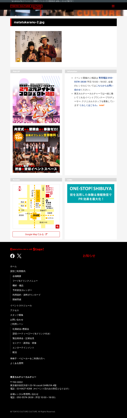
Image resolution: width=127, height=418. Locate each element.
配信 (15, 352)
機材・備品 (18, 285)
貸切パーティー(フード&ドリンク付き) (31, 333)
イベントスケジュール (21, 305)
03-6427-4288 (24, 388)
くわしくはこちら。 (89, 105)
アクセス (14, 310)
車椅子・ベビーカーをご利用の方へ (27, 358)
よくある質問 (16, 363)
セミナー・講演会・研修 (24, 343)
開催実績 (17, 299)
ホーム (13, 266)
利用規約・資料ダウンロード (27, 294)
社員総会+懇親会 (21, 329)
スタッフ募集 (16, 315)
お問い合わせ (16, 319)
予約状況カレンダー (22, 290)
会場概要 (17, 276)
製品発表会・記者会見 (23, 338)
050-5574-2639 (25, 397)
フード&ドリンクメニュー (25, 280)
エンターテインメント (23, 347)
